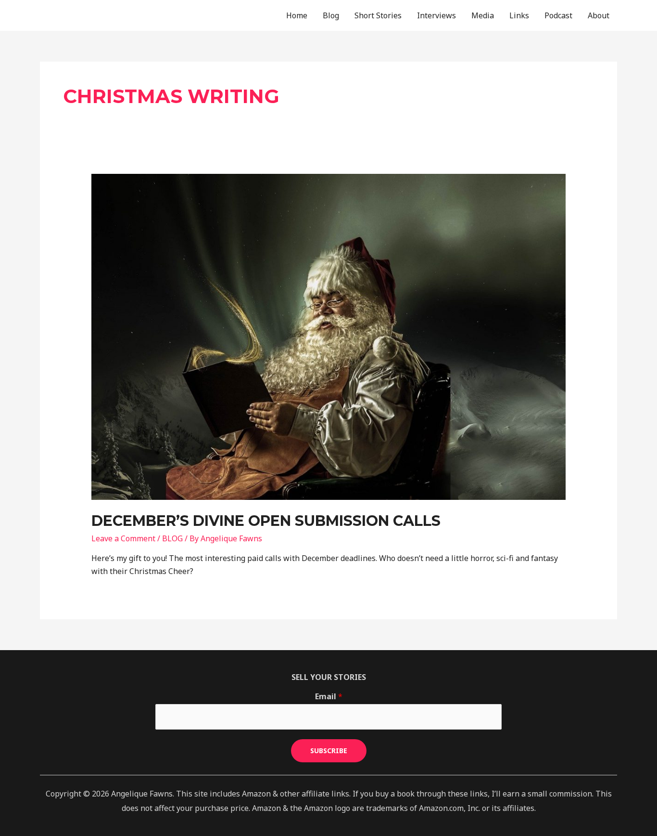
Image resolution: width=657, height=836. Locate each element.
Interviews (436, 15)
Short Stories (378, 15)
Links (519, 15)
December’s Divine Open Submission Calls (266, 521)
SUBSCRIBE (328, 750)
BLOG (172, 538)
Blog (331, 15)
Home (296, 15)
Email (328, 696)
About (598, 15)
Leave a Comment (123, 538)
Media (482, 15)
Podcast (558, 15)
